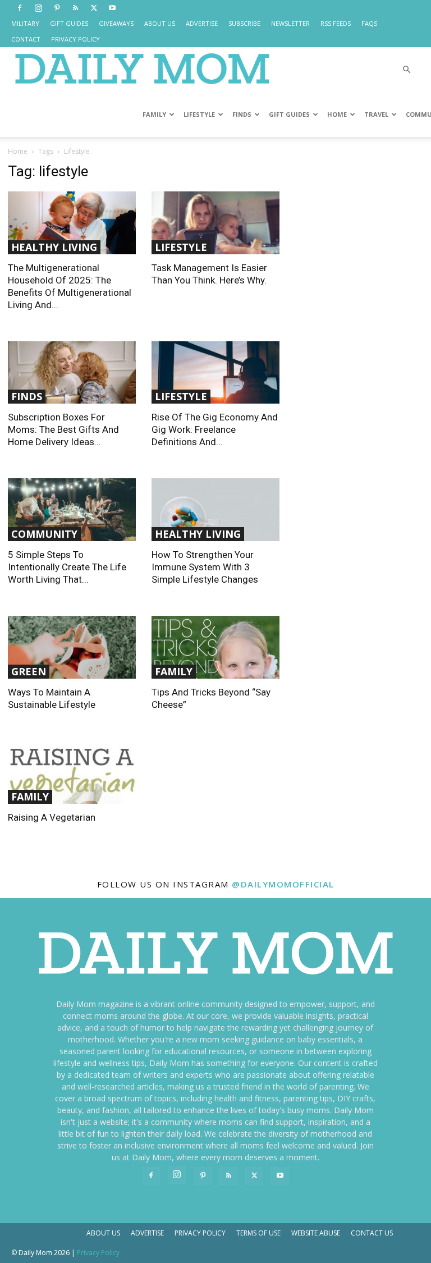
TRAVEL (376, 114)
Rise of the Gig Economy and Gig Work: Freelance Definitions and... (215, 429)
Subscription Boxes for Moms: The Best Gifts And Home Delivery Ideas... (63, 429)
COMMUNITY (44, 534)
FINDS (241, 114)
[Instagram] (38, 8)
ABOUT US (159, 23)
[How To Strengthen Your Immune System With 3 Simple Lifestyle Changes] (215, 509)
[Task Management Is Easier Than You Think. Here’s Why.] (215, 222)
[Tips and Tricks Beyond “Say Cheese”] (215, 647)
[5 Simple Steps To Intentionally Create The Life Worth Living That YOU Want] (72, 509)
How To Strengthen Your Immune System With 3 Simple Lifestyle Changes (205, 567)
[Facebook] (19, 8)
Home (17, 151)
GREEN (28, 671)
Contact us (372, 1233)
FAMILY (154, 114)
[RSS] (75, 8)
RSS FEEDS (335, 23)
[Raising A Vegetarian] (72, 772)
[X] (93, 8)
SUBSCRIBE (244, 23)
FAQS (369, 23)
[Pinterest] (56, 8)
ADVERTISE (202, 23)
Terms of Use (258, 1233)
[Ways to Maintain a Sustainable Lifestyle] (72, 647)
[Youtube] (112, 8)
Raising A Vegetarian (51, 817)
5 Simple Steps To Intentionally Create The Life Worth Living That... (67, 567)
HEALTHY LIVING (54, 247)
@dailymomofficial (283, 884)
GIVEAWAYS (116, 23)
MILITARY (25, 23)
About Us (103, 1233)
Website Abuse (315, 1233)
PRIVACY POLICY (75, 39)
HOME (337, 114)
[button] (406, 70)
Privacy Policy (200, 1233)
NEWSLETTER (290, 23)
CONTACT (25, 39)
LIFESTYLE (199, 114)
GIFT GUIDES (69, 23)
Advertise (147, 1233)
